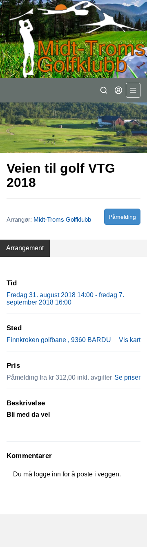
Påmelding (122, 216)
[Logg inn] (118, 90)
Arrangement (25, 248)
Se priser (127, 377)
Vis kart (129, 339)
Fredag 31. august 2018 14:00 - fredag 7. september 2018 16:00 (65, 298)
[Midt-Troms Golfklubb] (73, 39)
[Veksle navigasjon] (133, 90)
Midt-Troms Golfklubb (62, 219)
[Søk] (103, 90)
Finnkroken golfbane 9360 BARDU (59, 339)
